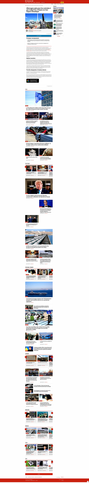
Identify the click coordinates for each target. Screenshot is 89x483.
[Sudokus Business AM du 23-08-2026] (32, 148)
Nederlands (62, 477)
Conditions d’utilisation (31, 477)
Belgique (26, 2)
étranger (27, 257)
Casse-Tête (27, 155)
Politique (31, 2)
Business (27, 105)
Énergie (26, 28)
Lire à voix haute (39, 35)
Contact (26, 477)
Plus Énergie (60, 36)
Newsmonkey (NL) (28, 480)
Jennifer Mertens (32, 470)
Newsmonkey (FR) (33, 480)
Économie (29, 2)
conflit (26, 193)
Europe (40, 119)
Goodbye (36, 480)
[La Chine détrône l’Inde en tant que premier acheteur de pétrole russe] (55, 30)
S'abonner (62, 2)
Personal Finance (38, 2)
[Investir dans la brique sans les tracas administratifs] (31, 355)
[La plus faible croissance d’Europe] (42, 355)
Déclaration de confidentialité (38, 477)
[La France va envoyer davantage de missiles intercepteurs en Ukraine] (32, 215)
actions (27, 417)
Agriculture (41, 375)
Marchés (34, 2)
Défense (26, 119)
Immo (38, 274)
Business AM (31, 29)
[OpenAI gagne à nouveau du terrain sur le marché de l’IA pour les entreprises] (29, 389)
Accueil (26, 5)
